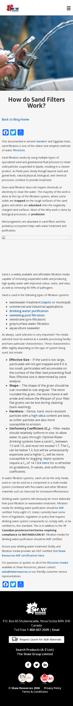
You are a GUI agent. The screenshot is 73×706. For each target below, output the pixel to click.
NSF (61, 508)
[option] (36, 53)
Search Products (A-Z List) (35, 650)
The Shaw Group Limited (35, 654)
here (45, 463)
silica (41, 416)
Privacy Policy (52, 688)
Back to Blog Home (15, 119)
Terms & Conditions (35, 691)
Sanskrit (41, 141)
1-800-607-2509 (38, 630)
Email (55, 630)
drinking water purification (28, 311)
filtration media (57, 562)
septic (46, 302)
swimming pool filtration (27, 315)
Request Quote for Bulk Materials (40, 639)
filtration (19, 150)
